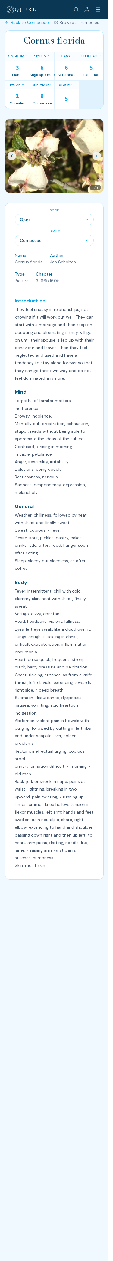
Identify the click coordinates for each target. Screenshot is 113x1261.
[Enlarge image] (54, 156)
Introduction (30, 301)
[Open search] (76, 9)
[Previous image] (12, 156)
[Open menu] (98, 9)
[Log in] (86, 9)
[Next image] (97, 156)
